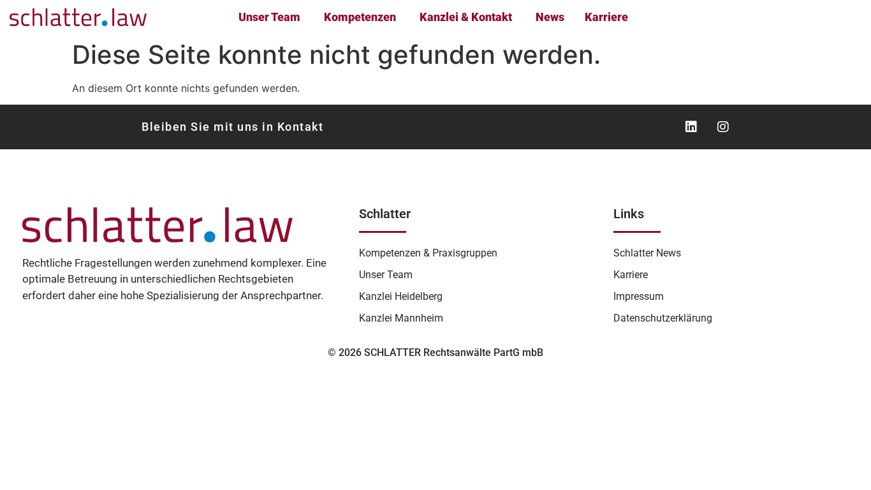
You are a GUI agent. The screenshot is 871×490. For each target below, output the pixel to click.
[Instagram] (723, 127)
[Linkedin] (691, 127)
